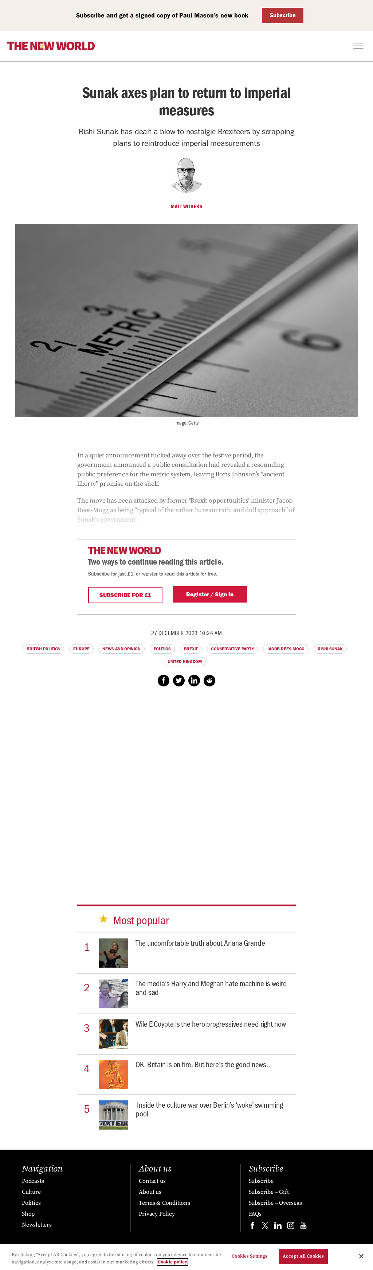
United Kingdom (185, 661)
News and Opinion (121, 648)
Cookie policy (172, 1262)
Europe (81, 648)
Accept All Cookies (303, 1256)
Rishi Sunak (330, 648)
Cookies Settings (249, 1256)
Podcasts (33, 1181)
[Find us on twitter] (265, 1227)
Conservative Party (232, 648)
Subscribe (283, 15)
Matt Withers (186, 206)
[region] (186, 1257)
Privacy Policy (156, 1213)
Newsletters (37, 1224)
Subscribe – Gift (269, 1192)
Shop (28, 1213)
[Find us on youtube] (303, 1227)
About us (150, 1192)
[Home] (51, 46)
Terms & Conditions (164, 1203)
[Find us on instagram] (290, 1227)
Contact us (152, 1181)
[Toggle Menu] (358, 46)
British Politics (43, 648)
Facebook (163, 680)
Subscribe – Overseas (275, 1203)
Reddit (209, 680)
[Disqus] (186, 788)
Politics (162, 648)
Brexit (191, 648)
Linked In (194, 680)
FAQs (255, 1213)
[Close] (361, 1256)
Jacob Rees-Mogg (286, 648)
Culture (31, 1192)
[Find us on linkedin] (278, 1227)
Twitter (179, 680)
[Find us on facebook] (252, 1227)
